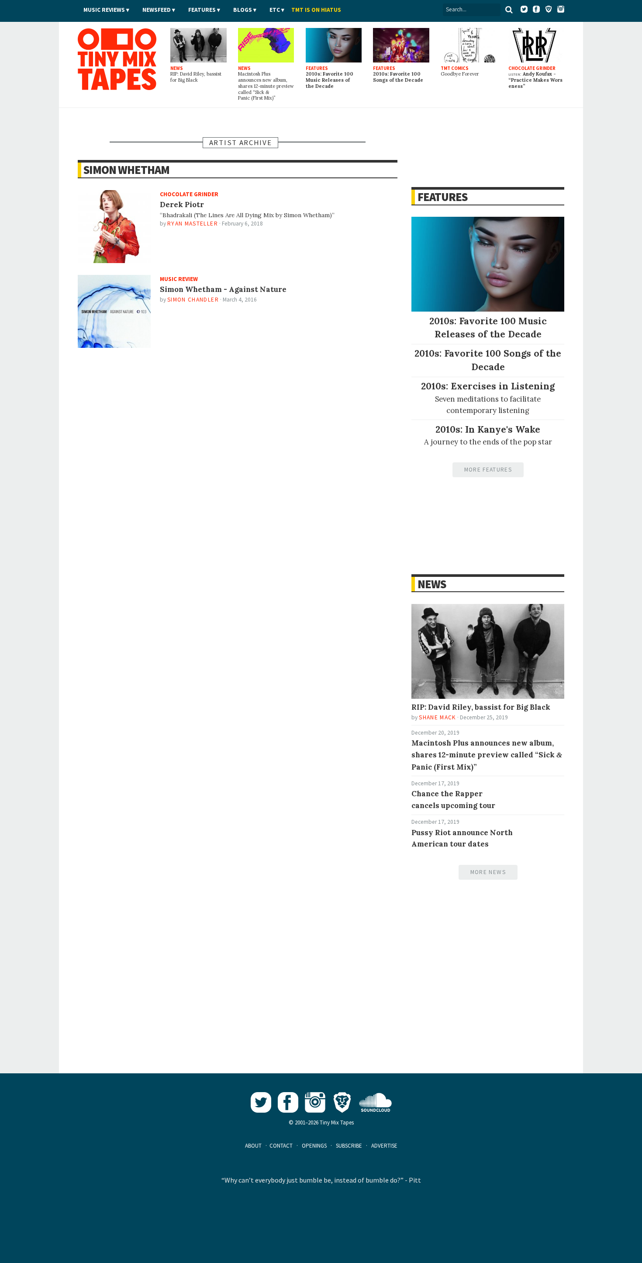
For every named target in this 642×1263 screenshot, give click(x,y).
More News (488, 872)
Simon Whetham (126, 170)
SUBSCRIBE (349, 1145)
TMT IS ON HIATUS (316, 10)
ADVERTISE (384, 1145)
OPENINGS (314, 1145)
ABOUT (253, 1145)
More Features (488, 469)
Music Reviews (104, 10)
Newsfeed (156, 10)
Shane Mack (437, 717)
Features (202, 10)
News (431, 584)
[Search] (509, 10)
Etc (274, 10)
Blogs (242, 10)
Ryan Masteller (192, 223)
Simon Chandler (193, 299)
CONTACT (281, 1145)
